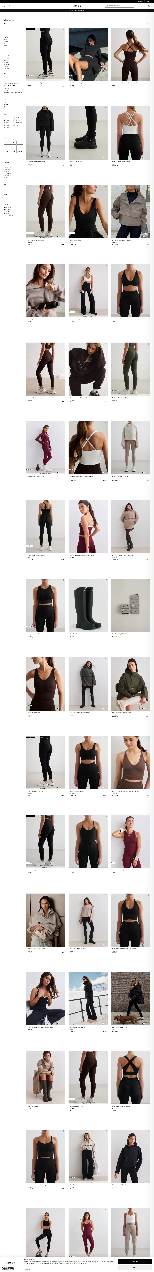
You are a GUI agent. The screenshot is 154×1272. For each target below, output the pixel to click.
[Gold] (14, 125)
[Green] (4, 127)
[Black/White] (14, 120)
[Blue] (4, 122)
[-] (4, 117)
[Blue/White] (14, 122)
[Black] (4, 120)
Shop (10, 6)
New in (17, 6)
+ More (6, 184)
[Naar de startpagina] (77, 6)
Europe (148, 1)
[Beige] (14, 117)
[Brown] (4, 125)
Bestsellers (25, 6)
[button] (57, 157)
